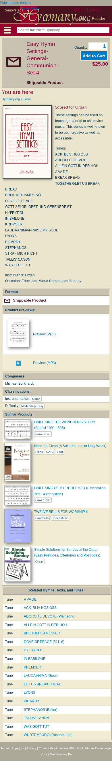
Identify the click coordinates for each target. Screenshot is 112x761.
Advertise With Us (67, 748)
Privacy (31, 748)
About (5, 748)
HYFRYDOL (33, 650)
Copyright (17, 748)
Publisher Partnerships (96, 748)
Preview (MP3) (44, 363)
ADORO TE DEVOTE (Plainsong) (50, 616)
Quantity (81, 48)
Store (27, 99)
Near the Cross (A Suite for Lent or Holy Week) (70, 446)
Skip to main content (16, 3)
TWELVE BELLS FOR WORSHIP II (61, 512)
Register (98, 19)
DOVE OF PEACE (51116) (44, 642)
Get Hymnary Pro (61, 754)
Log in (80, 19)
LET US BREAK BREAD (42, 684)
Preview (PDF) (44, 334)
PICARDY (31, 701)
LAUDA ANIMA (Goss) (41, 676)
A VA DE (30, 599)
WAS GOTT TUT (36, 727)
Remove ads (13, 10)
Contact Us (46, 748)
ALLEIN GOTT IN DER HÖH (45, 625)
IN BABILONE (34, 659)
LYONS (29, 693)
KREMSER (32, 667)
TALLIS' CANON (36, 718)
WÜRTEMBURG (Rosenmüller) (48, 735)
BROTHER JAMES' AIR (42, 633)
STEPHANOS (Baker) (40, 710)
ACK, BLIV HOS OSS (40, 608)
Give (44, 754)
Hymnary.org (11, 99)
